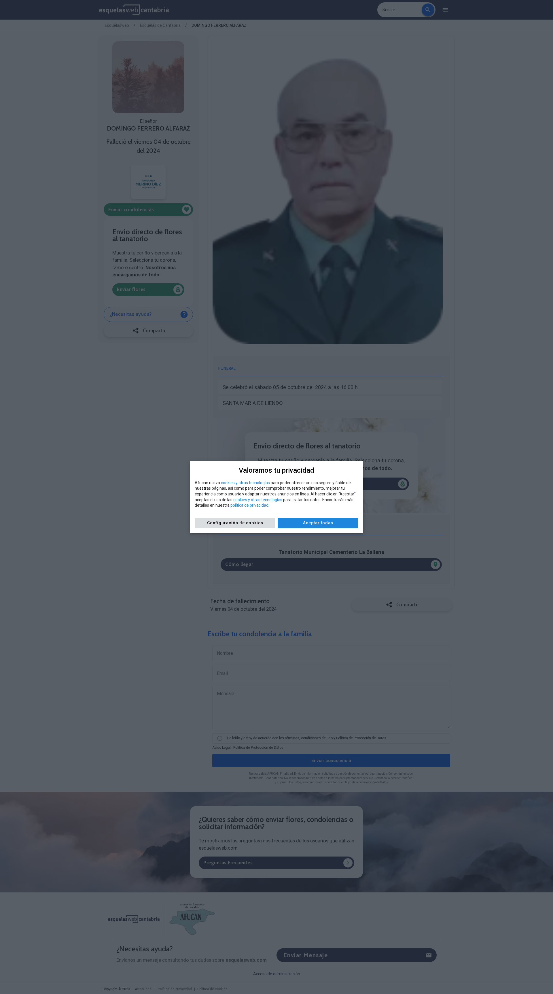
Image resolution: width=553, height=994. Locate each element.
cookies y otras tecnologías (245, 482)
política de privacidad (249, 505)
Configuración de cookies (235, 522)
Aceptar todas (318, 522)
